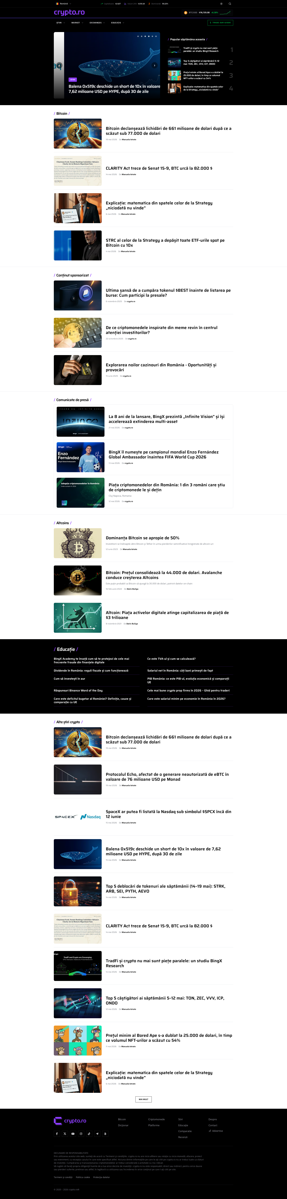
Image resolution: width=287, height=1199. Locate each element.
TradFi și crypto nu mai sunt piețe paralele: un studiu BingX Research (201, 49)
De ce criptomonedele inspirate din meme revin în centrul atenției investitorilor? (161, 330)
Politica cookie (83, 1177)
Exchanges (95, 22)
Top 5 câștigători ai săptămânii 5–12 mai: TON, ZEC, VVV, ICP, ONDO (201, 62)
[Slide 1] (138, 36)
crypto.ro (131, 301)
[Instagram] (81, 1134)
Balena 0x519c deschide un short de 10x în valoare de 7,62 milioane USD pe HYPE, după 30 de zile (106, 89)
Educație (116, 22)
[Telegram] (97, 1134)
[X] (65, 1134)
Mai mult (143, 1099)
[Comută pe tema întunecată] (221, 4)
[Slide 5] (152, 36)
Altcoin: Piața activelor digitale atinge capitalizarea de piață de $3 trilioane (167, 615)
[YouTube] (73, 1134)
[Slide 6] (156, 36)
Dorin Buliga (132, 589)
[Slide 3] (145, 36)
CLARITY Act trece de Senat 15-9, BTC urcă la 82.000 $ (159, 168)
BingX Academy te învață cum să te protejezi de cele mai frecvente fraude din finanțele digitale (91, 660)
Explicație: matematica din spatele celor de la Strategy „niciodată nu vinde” (203, 88)
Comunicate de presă (72, 400)
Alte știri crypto (68, 722)
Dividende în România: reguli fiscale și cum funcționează (91, 670)
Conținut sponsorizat (72, 275)
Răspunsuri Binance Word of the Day (78, 690)
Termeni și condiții (63, 1177)
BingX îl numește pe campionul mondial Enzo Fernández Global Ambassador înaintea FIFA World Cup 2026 (164, 454)
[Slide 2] (141, 36)
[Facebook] (57, 1134)
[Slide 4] (149, 36)
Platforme (153, 1125)
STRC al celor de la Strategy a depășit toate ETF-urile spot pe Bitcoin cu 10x (165, 242)
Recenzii (182, 1137)
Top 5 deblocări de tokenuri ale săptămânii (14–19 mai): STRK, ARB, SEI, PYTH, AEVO (165, 888)
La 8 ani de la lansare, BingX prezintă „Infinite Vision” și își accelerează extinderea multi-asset (167, 419)
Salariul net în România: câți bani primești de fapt (180, 670)
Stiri (62, 79)
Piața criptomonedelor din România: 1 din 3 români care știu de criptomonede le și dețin (167, 487)
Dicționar (123, 1125)
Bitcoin (61, 113)
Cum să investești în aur (69, 678)
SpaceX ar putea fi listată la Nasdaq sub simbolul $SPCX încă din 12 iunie (168, 814)
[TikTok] (89, 1134)
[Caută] (229, 3)
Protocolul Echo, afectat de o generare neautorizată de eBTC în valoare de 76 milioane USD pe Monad (167, 777)
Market (75, 22)
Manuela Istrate (129, 139)
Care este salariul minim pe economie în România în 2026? (186, 698)
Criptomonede (156, 1119)
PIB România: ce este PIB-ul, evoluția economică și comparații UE (188, 680)
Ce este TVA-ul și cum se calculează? (171, 658)
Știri (59, 22)
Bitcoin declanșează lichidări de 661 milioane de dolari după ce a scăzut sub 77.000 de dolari (169, 131)
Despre (213, 1119)
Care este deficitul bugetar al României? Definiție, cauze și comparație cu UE (92, 700)
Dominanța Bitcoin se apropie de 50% (142, 538)
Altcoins (62, 523)
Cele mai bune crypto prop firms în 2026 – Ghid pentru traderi (188, 690)
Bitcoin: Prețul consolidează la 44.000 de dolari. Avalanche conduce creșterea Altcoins (164, 575)
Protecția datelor (101, 1177)
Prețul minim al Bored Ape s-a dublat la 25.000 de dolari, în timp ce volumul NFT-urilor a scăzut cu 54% (203, 75)
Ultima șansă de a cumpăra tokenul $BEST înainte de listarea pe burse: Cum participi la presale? (168, 292)
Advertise (217, 1131)
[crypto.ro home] (69, 12)
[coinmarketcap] (105, 1134)
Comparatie (185, 1131)
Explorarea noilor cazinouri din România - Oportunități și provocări (161, 367)
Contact (213, 1125)
